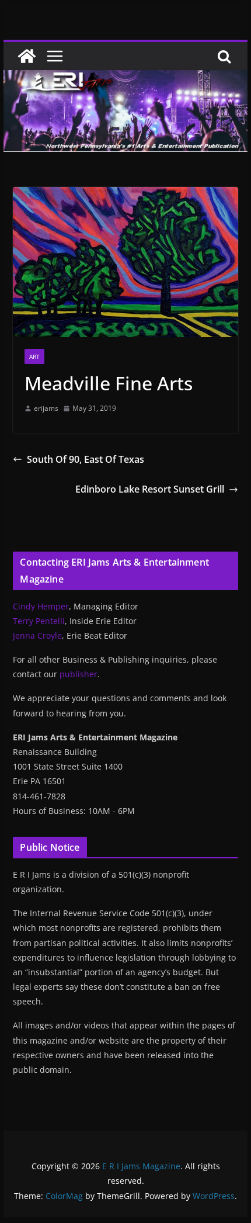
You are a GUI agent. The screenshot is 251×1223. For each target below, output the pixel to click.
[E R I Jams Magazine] (27, 56)
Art (34, 356)
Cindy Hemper (41, 606)
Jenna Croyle (37, 635)
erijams (46, 408)
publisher (78, 674)
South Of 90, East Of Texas (85, 459)
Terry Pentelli (39, 620)
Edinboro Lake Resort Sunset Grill (149, 489)
